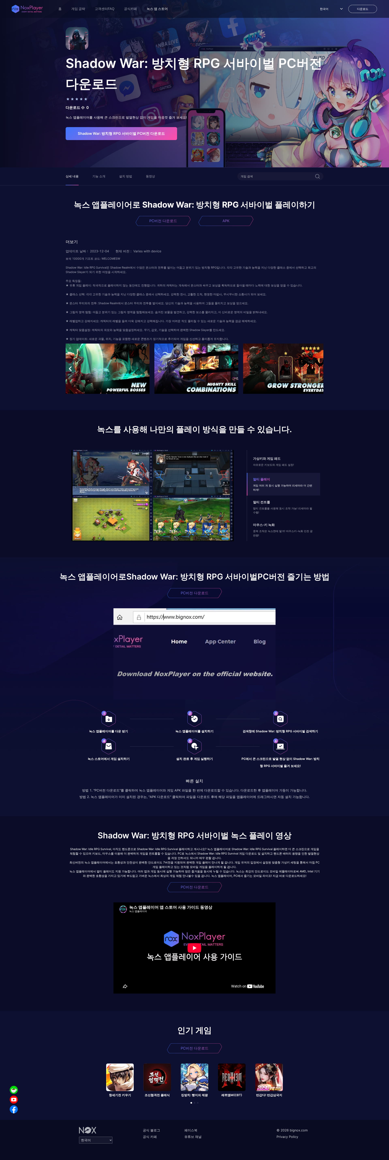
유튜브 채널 (193, 1137)
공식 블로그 (151, 1130)
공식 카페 (150, 1137)
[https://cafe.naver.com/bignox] (14, 1090)
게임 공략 (78, 9)
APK (226, 221)
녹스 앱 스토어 (157, 9)
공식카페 (130, 9)
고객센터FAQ (104, 9)
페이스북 (190, 1130)
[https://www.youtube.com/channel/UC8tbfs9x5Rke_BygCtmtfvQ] (14, 1100)
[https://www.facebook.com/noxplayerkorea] (14, 1109)
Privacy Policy (287, 1137)
